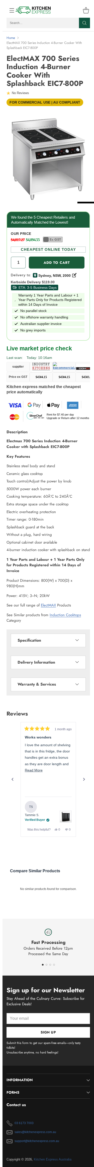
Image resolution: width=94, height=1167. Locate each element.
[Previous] (13, 779)
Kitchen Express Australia (52, 1159)
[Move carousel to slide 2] (46, 965)
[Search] (84, 23)
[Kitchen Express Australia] (33, 10)
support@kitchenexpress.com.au (37, 1141)
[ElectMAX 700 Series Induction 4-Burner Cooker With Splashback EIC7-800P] (48, 157)
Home (11, 37)
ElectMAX (48, 605)
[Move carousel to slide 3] (50, 965)
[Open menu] (9, 10)
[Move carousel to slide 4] (54, 965)
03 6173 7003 (24, 1123)
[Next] (84, 779)
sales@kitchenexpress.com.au (35, 1132)
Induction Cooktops (65, 615)
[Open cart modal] (86, 10)
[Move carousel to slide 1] (43, 965)
